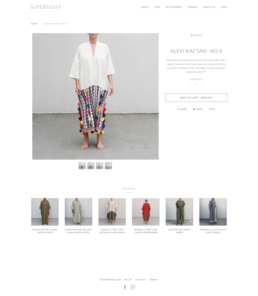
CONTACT (140, 279)
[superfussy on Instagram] (133, 288)
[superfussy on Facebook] (125, 288)
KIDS (157, 7)
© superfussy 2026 (110, 279)
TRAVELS (192, 7)
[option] (95, 96)
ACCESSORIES (174, 7)
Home (34, 23)
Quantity (196, 79)
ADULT (145, 7)
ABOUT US (209, 7)
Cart (224, 7)
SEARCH (153, 279)
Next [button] (153, 96)
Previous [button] (37, 96)
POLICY (128, 279)
